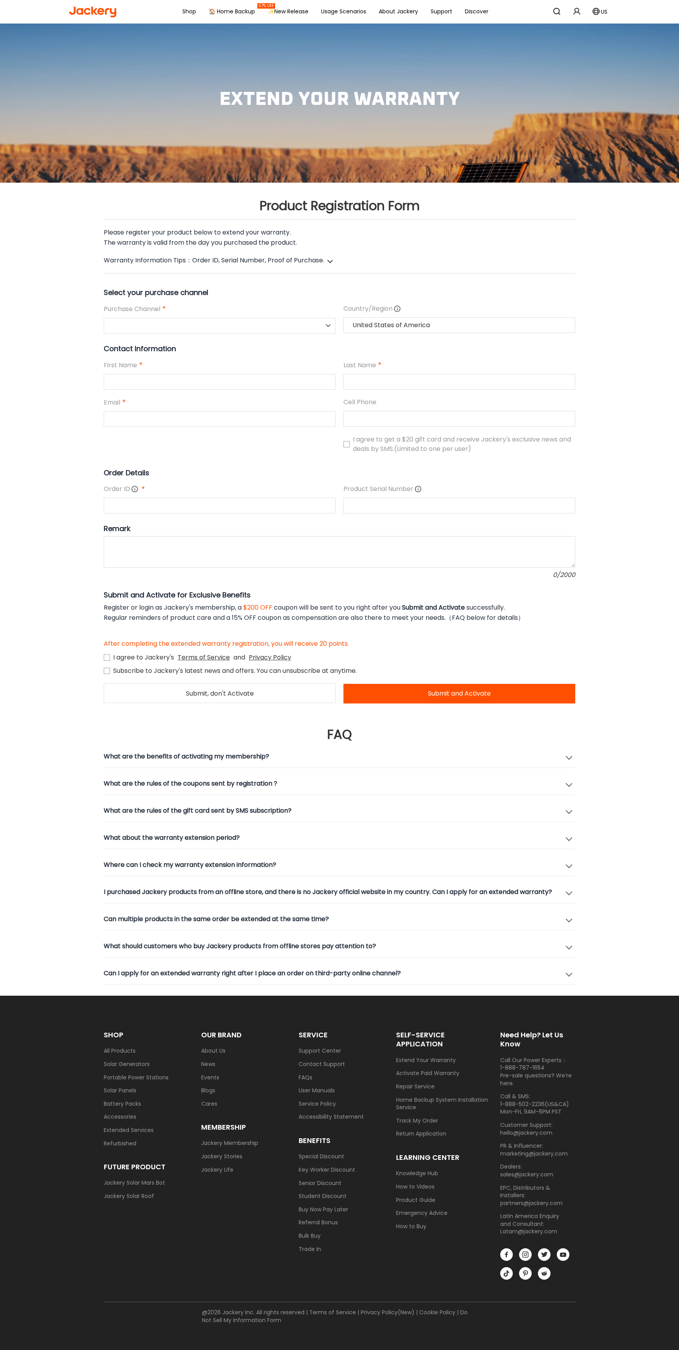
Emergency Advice (422, 1213)
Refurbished (120, 1143)
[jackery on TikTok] (506, 1273)
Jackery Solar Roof (129, 1196)
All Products (120, 1051)
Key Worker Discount (327, 1170)
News (208, 1064)
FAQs (305, 1077)
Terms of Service (204, 657)
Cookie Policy (437, 1312)
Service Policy (317, 1104)
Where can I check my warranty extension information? (190, 864)
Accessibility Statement (331, 1117)
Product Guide (415, 1200)
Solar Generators (127, 1064)
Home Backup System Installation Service (442, 1104)
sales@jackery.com (526, 1174)
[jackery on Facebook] (506, 1254)
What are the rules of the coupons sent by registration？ (191, 783)
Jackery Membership (229, 1143)
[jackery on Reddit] (544, 1273)
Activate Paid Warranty (427, 1073)
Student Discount (323, 1196)
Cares (209, 1104)
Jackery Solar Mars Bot (134, 1183)
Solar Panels (120, 1090)
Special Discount (321, 1156)
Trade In (310, 1249)
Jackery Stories (221, 1156)
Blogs (208, 1090)
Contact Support (322, 1064)
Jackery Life (217, 1170)
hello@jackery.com (526, 1133)
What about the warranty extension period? (172, 837)
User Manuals (317, 1090)
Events (210, 1077)
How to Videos (415, 1187)
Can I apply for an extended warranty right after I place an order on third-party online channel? (252, 973)
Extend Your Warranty (426, 1060)
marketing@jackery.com (534, 1154)
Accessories (120, 1117)
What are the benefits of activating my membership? (186, 756)
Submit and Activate (459, 693)
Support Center (320, 1051)
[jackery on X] (544, 1254)
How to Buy (411, 1226)
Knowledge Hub (417, 1173)
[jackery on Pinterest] (525, 1273)
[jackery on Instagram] (525, 1254)
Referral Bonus (318, 1222)
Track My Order (417, 1121)
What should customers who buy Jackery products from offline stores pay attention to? (240, 946)
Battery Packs (122, 1104)
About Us (213, 1051)
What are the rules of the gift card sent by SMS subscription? (198, 810)
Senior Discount (320, 1183)
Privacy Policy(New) (388, 1312)
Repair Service (415, 1086)
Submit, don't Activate (220, 693)
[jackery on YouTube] (563, 1254)
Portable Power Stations (136, 1077)
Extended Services (129, 1130)
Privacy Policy (270, 657)
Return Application (421, 1134)
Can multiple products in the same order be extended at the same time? (216, 918)
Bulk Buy (310, 1236)
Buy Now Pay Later (323, 1209)
